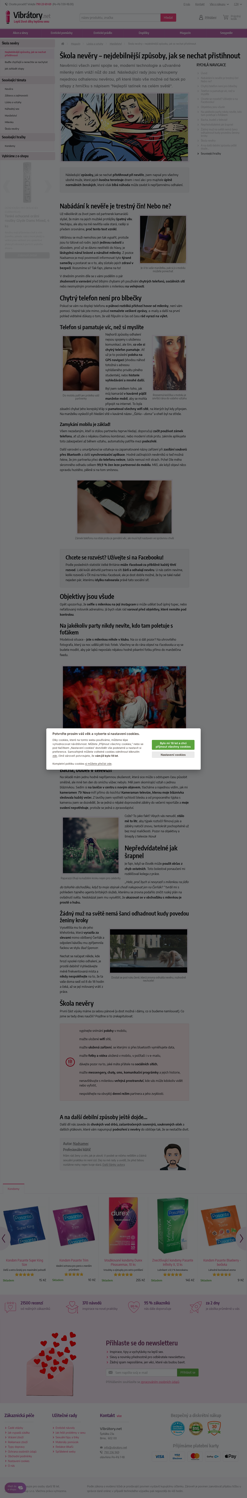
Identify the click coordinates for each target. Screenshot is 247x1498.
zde (54, 755)
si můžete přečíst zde (98, 763)
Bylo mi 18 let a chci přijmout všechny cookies (173, 745)
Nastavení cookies (173, 754)
